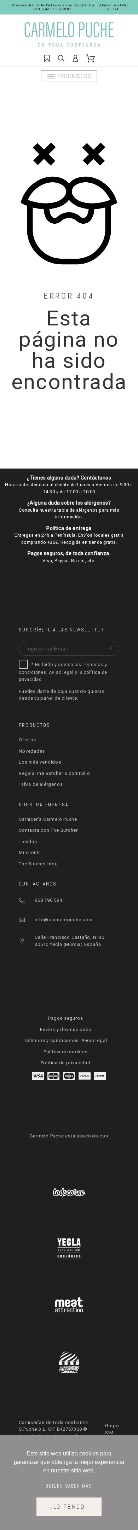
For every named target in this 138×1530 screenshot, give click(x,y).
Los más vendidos (40, 762)
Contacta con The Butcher (48, 830)
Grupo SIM (112, 1429)
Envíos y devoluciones (65, 1029)
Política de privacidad (66, 1062)
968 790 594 (48, 900)
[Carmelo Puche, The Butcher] (69, 36)
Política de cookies (66, 1051)
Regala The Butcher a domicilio (54, 773)
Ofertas (27, 739)
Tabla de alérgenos (41, 784)
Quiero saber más (69, 1486)
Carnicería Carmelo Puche (48, 819)
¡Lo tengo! (69, 1506)
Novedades (32, 751)
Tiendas (28, 841)
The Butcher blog (38, 863)
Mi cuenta (30, 852)
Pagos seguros (65, 1018)
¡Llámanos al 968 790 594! (113, 7)
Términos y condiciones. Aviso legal (65, 1040)
